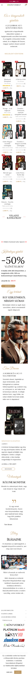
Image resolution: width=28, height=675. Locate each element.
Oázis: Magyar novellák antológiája (7, 143)
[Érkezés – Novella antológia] (7, 191)
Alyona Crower (7, 177)
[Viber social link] (18, 1)
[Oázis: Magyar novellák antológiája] (7, 131)
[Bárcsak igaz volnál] (7, 162)
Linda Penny (20, 177)
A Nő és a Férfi (21, 79)
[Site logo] (14, 5)
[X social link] (12, 1)
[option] (14, 513)
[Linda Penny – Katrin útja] (20, 162)
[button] (6, 75)
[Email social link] (14, 1)
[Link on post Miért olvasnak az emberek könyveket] (14, 562)
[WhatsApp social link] (16, 1)
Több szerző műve (20, 116)
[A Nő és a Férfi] (20, 69)
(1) (11, 114)
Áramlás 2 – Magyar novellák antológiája (20, 143)
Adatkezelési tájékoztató (13, 665)
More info (10, 672)
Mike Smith (7, 112)
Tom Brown (7, 83)
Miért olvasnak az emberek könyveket (14, 573)
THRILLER (14, 231)
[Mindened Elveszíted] (7, 69)
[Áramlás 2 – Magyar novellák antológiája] (20, 131)
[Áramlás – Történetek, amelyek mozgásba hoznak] (20, 98)
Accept (18, 672)
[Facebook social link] (10, 1)
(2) (11, 85)
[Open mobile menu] (2, 4)
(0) (24, 83)
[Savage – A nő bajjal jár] (7, 98)
